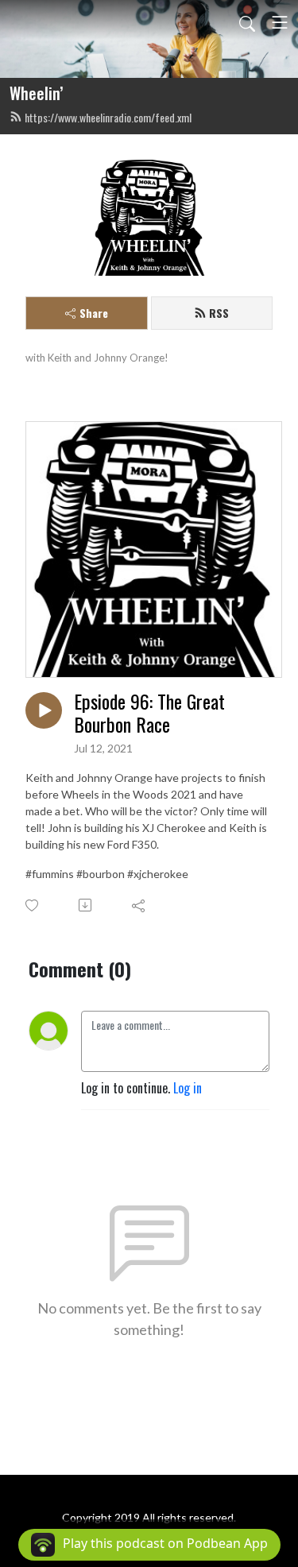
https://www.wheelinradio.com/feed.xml (108, 117)
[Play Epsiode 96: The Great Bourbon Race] (43, 710)
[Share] (139, 905)
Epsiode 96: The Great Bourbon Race (149, 713)
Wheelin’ (36, 93)
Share (93, 312)
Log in (187, 1087)
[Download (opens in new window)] (86, 905)
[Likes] (33, 905)
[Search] (247, 22)
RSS (219, 312)
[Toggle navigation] (279, 22)
